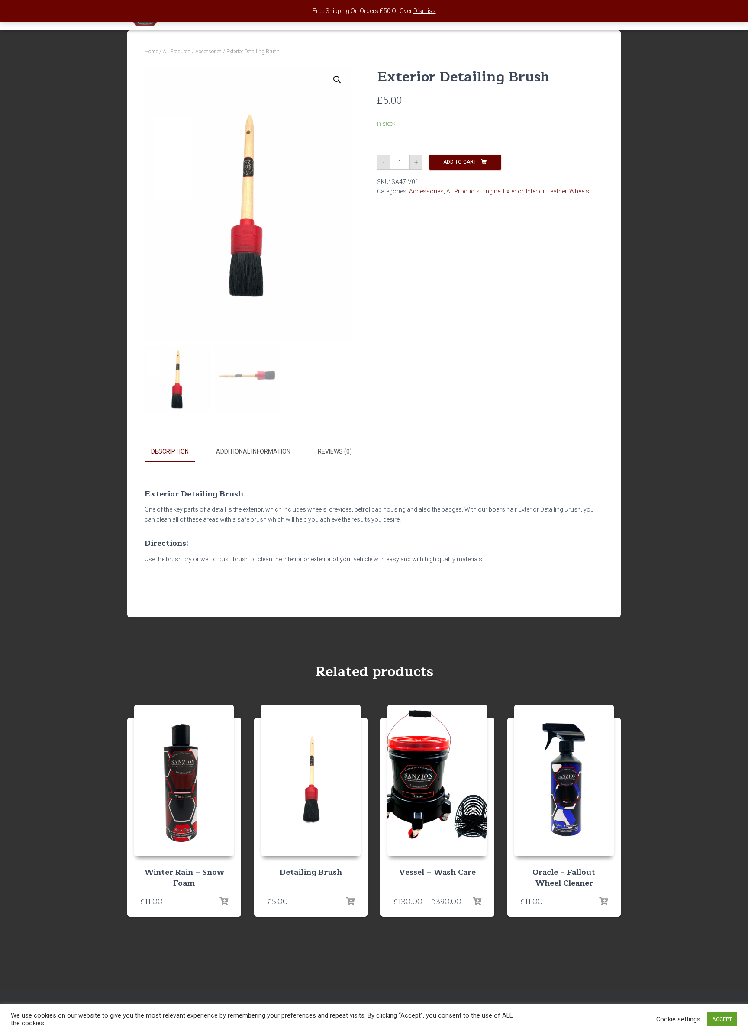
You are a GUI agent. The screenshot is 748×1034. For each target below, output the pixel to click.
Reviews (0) (335, 451)
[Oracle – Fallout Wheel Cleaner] (564, 780)
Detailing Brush (311, 872)
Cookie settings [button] (678, 1019)
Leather (557, 191)
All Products (176, 51)
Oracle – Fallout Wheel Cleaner (563, 877)
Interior (535, 191)
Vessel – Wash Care (437, 872)
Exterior (513, 191)
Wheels (579, 191)
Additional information (253, 451)
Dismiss (424, 10)
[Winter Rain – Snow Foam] (184, 780)
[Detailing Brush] (311, 780)
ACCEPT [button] (722, 1019)
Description (170, 451)
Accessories (208, 51)
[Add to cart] (223, 901)
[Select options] (477, 901)
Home (151, 51)
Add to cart (460, 162)
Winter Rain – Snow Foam (184, 877)
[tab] (176, 452)
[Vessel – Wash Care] (437, 780)
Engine (491, 191)
